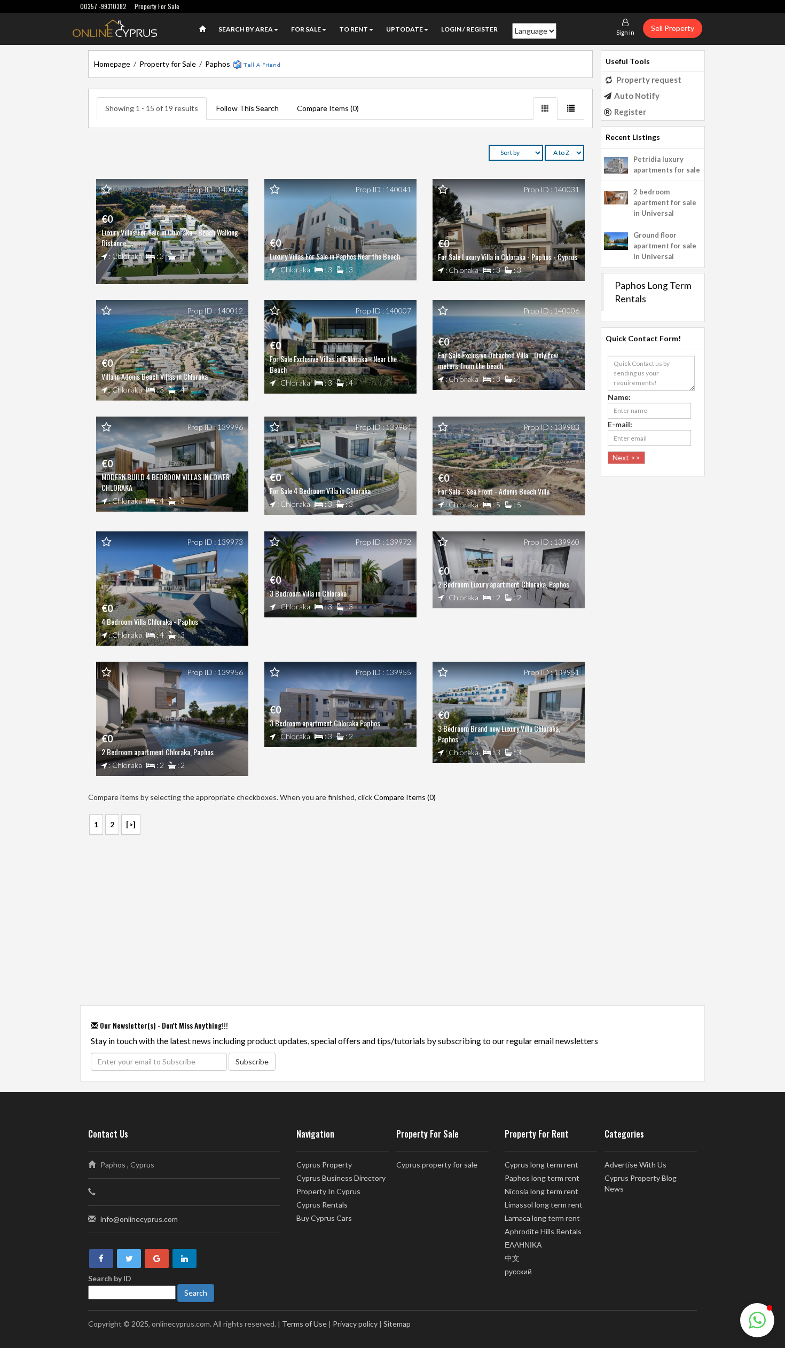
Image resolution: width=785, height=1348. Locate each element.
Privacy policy (355, 1323)
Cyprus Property (324, 1164)
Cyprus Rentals (322, 1204)
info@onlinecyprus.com (139, 1219)
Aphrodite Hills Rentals (543, 1231)
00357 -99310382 (103, 6)
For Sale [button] (306, 29)
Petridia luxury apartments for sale (666, 164)
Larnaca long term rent (542, 1217)
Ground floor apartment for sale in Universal (664, 246)
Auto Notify (637, 95)
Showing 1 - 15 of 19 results (151, 108)
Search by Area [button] (245, 29)
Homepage (112, 63)
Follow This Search (247, 108)
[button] (757, 1320)
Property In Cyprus (328, 1191)
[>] (131, 824)
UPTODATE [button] (404, 29)
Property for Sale (167, 63)
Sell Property (672, 28)
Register (630, 111)
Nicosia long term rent (541, 1191)
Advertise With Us (635, 1164)
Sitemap (397, 1323)
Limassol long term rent (544, 1204)
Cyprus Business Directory (341, 1177)
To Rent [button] (353, 29)
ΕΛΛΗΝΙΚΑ (523, 1244)
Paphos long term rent (542, 1177)
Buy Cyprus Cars (324, 1217)
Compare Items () (328, 108)
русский (518, 1271)
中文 (512, 1258)
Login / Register (469, 29)
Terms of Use (304, 1323)
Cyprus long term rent (541, 1164)
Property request (648, 79)
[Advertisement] (340, 921)
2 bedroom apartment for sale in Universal (664, 202)
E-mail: (620, 424)
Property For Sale (157, 6)
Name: (619, 397)
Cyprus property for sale (436, 1164)
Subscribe (252, 1061)
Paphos (217, 63)
